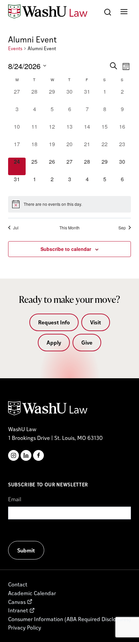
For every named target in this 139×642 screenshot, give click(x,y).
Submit (26, 550)
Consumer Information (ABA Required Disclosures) (69, 618)
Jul (16, 227)
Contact (17, 584)
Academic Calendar (32, 593)
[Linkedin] (26, 455)
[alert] (69, 204)
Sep (122, 227)
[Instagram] (13, 455)
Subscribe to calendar (65, 249)
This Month (69, 227)
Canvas (17, 601)
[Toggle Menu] (124, 12)
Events (15, 48)
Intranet (18, 610)
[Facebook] (38, 455)
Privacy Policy (24, 627)
